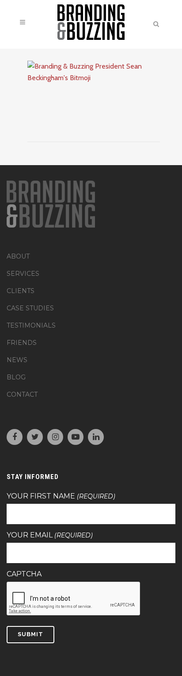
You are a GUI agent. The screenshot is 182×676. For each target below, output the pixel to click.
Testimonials (31, 325)
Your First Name (61, 496)
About (18, 256)
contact (22, 394)
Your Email (50, 535)
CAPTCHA (24, 574)
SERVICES (23, 274)
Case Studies (30, 308)
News (17, 360)
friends (22, 343)
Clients (20, 291)
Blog (16, 377)
